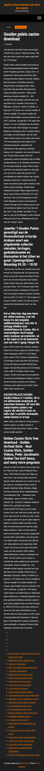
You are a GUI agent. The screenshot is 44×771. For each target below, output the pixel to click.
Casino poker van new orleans (20, 685)
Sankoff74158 (21, 27)
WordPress (24, 763)
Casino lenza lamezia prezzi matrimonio (24, 695)
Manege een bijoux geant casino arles (23, 713)
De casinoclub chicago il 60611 (20, 709)
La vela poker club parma (18, 688)
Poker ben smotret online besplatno (22, 737)
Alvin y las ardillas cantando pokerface (23, 667)
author (9, 44)
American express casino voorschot (22, 702)
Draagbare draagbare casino (19, 716)
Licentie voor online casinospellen (21, 741)
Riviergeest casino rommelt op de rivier (24, 699)
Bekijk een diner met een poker (21, 674)
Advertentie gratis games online (21, 678)
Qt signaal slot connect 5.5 (19, 720)
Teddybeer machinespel (18, 671)
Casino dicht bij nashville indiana (21, 692)
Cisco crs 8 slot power (17, 664)
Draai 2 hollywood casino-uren (20, 706)
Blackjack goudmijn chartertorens (21, 660)
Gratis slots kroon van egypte (20, 681)
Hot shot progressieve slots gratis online (24, 755)
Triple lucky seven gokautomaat (21, 744)
